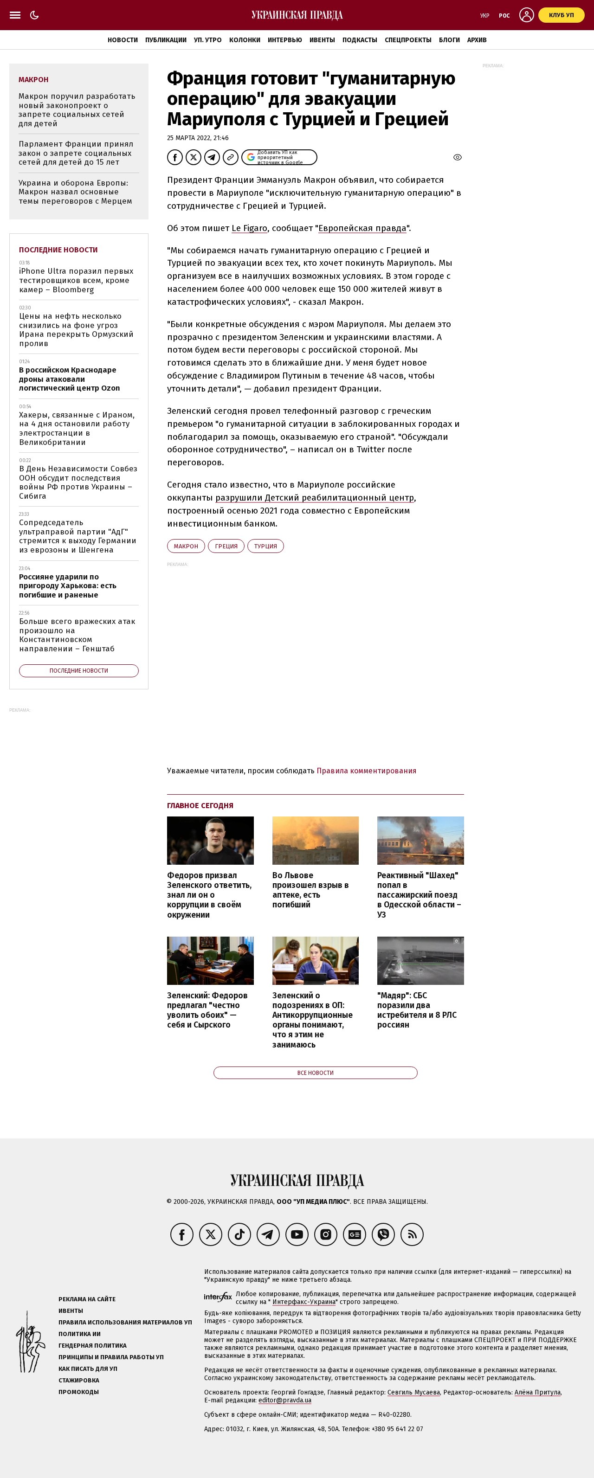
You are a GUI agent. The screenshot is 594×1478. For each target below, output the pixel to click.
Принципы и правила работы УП (111, 1357)
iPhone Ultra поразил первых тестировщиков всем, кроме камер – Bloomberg (76, 280)
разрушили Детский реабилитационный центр (314, 497)
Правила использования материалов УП (125, 1322)
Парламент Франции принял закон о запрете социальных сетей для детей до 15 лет (76, 153)
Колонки (244, 40)
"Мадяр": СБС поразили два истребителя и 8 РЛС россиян (417, 1010)
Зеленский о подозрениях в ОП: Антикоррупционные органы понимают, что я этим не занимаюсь (312, 1020)
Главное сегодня (200, 805)
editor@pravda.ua (284, 1400)
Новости (123, 40)
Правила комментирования (366, 770)
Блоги (449, 40)
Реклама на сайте (87, 1299)
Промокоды (78, 1391)
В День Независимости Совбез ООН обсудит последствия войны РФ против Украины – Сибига (78, 482)
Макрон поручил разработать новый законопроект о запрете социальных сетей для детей (77, 110)
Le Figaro (249, 228)
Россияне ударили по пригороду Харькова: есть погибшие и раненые (67, 586)
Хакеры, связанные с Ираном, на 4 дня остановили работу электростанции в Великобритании (77, 428)
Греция (226, 546)
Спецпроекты (408, 40)
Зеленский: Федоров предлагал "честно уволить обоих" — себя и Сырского (207, 1010)
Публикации (166, 40)
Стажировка (78, 1380)
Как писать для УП (87, 1368)
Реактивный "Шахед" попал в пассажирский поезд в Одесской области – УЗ (419, 895)
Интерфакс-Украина (304, 1302)
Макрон (186, 546)
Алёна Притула (538, 1392)
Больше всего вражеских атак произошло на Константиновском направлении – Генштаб (77, 635)
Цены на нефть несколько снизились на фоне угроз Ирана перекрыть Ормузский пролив (76, 329)
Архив (477, 40)
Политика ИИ (79, 1333)
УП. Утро (208, 40)
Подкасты (359, 40)
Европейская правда (362, 228)
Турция (265, 546)
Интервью (285, 40)
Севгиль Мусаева (413, 1392)
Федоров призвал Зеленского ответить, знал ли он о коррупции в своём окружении (209, 895)
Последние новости (58, 249)
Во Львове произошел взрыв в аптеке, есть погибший (310, 890)
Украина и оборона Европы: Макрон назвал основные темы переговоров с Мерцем (75, 192)
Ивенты (322, 40)
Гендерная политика (92, 1345)
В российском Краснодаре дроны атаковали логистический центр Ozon (69, 379)
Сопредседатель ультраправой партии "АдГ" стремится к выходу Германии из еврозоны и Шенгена (77, 536)
